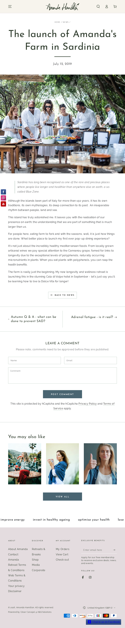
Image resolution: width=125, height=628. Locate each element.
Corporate (38, 570)
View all (62, 497)
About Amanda (18, 549)
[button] (98, 6)
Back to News (65, 295)
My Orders (62, 549)
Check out (62, 559)
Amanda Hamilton (25, 607)
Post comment (62, 394)
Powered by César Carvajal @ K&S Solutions (30, 612)
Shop (35, 559)
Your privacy (16, 586)
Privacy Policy (87, 403)
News (66, 22)
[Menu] (10, 6)
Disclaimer (15, 591)
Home (57, 22)
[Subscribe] (115, 549)
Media (36, 564)
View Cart (62, 554)
